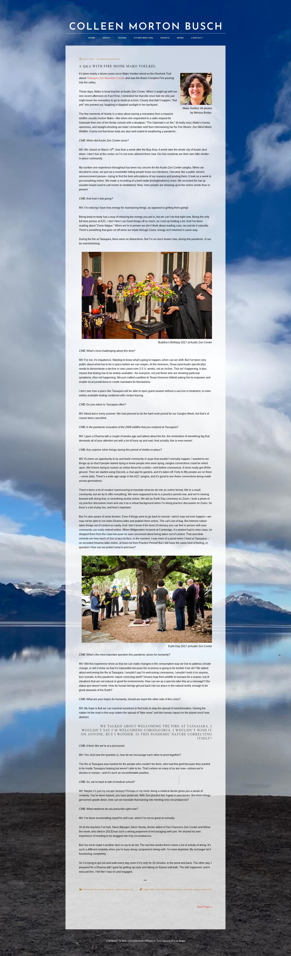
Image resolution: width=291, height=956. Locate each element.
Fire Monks (177, 889)
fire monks (99, 889)
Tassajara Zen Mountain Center (106, 78)
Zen (132, 889)
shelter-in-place (122, 889)
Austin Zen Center (163, 889)
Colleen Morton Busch (145, 20)
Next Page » (204, 906)
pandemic (109, 889)
